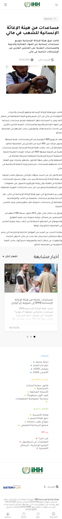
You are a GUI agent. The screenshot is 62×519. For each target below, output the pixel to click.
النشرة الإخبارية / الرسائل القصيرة (34, 446)
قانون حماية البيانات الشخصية (37, 387)
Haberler (48, 18)
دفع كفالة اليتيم (39, 418)
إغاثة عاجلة (42, 361)
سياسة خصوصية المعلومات (31, 398)
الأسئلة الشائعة (39, 391)
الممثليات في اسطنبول (35, 441)
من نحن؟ (43, 438)
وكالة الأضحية (40, 414)
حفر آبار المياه (40, 365)
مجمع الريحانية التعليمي (34, 425)
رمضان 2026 (40, 368)
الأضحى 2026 (40, 372)
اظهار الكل (11, 256)
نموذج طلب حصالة (37, 421)
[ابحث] (56, 4)
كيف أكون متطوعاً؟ (37, 395)
